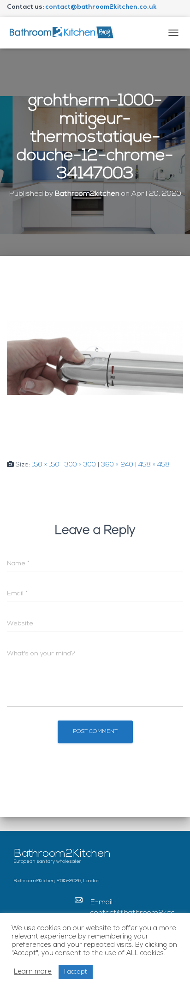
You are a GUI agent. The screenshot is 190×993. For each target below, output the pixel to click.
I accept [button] (75, 972)
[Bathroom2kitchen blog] (64, 32)
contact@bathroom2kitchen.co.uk (101, 7)
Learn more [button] (33, 972)
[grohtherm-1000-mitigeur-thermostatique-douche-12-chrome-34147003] (95, 357)
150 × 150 (45, 464)
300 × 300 (80, 464)
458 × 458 (154, 464)
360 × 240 (117, 464)
